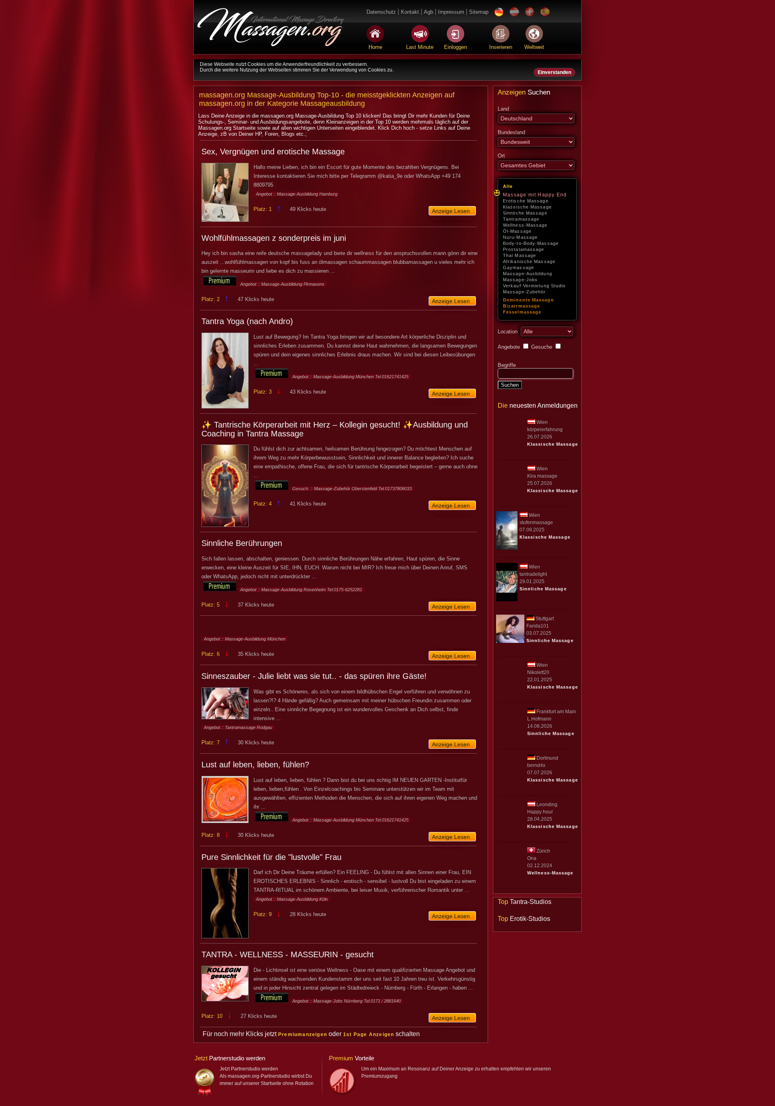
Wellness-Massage (525, 225)
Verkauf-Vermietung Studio (534, 285)
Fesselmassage (522, 312)
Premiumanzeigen (302, 1034)
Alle (508, 186)
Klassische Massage (527, 206)
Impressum (451, 12)
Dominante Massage (528, 299)
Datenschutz (381, 12)
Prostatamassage (524, 249)
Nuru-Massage (520, 237)
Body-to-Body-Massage (531, 243)
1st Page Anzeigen (368, 1034)
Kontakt (410, 12)
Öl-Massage (517, 231)
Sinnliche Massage (525, 213)
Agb (428, 12)
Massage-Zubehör (524, 291)
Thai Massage (519, 255)
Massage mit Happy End (535, 195)
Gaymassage (518, 267)
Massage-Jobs (520, 279)
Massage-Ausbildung (527, 273)
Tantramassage (521, 219)
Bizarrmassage (521, 305)
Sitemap (478, 12)
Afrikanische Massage (529, 261)
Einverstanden (554, 72)
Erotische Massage (526, 200)
